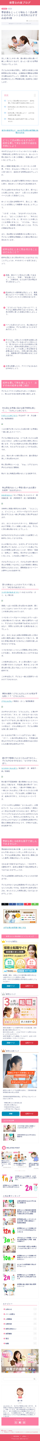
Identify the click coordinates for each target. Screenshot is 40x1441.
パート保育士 (21, 1314)
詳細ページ (11, 986)
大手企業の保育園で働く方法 (14, 928)
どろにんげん (6, 701)
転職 (21, 1343)
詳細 (10, 1113)
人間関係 (21, 1319)
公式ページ (29, 986)
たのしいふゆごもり (9, 416)
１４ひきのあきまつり (10, 592)
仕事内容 (4, 8)
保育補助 (21, 1333)
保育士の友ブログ (20, 2)
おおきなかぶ (6, 495)
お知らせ (20, 1309)
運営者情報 (16, 1436)
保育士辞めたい (20, 1329)
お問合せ (24, 1436)
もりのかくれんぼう (9, 768)
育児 (20, 1338)
